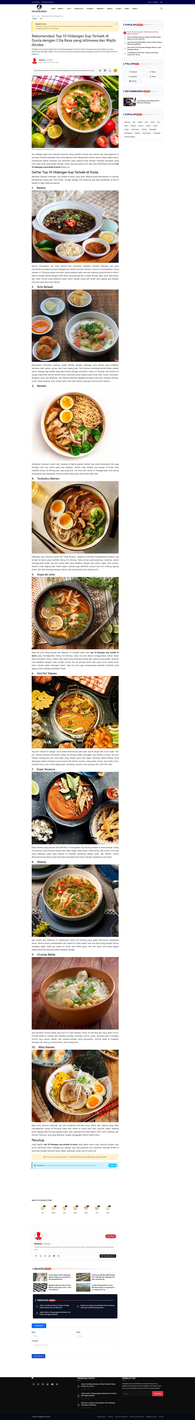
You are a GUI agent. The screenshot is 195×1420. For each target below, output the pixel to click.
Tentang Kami (101, 1416)
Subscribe (157, 1393)
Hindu (126, 126)
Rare (146, 122)
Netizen (38, 1244)
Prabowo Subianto (130, 136)
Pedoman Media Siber (136, 1416)
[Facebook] (33, 1384)
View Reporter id (108, 1256)
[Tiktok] (47, 1384)
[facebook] (36, 1256)
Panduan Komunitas (47, 2)
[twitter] (40, 1256)
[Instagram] (43, 1384)
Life (38, 16)
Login (149, 2)
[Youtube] (52, 1384)
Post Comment (38, 1356)
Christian (144, 129)
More (135, 8)
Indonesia (127, 122)
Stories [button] (90, 8)
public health (135, 129)
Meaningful (153, 129)
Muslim (140, 122)
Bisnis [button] (109, 8)
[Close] (116, 24)
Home (53, 8)
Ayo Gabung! (35, 2)
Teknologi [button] (78, 8)
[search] (161, 8)
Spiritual (133, 126)
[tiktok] (49, 1256)
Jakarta (148, 126)
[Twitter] (38, 1384)
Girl (159, 122)
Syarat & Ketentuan (121, 1416)
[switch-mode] (161, 2)
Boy (134, 122)
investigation (128, 133)
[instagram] (45, 1256)
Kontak (161, 1416)
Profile (112, 1165)
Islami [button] (118, 8)
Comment (35, 1341)
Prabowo (137, 133)
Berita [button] (60, 8)
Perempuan (157, 133)
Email (78, 1332)
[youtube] (54, 1256)
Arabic (153, 122)
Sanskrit (140, 126)
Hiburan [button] (100, 8)
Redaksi (110, 1416)
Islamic (155, 126)
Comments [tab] (39, 1325)
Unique (127, 129)
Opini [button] (127, 8)
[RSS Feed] (58, 1256)
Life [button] (68, 8)
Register (155, 2)
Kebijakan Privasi (151, 1416)
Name (34, 1332)
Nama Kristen (147, 133)
